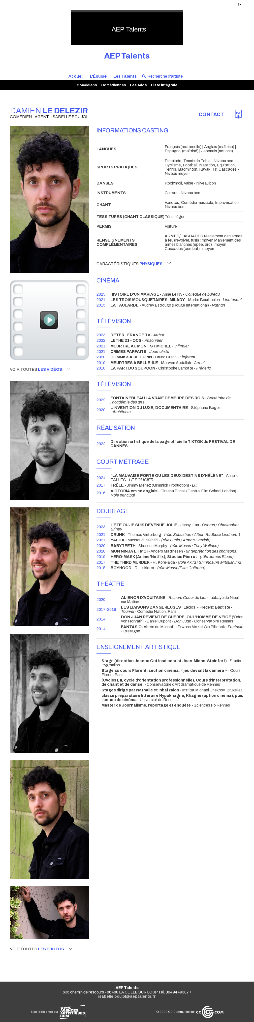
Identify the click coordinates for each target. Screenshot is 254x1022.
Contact (211, 114)
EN (239, 4)
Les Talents (125, 76)
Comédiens (87, 85)
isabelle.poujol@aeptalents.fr (127, 996)
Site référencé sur (45, 1012)
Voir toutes (36, 369)
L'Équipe (98, 76)
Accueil (75, 76)
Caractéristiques (129, 264)
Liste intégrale (164, 85)
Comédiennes (113, 85)
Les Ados (138, 85)
